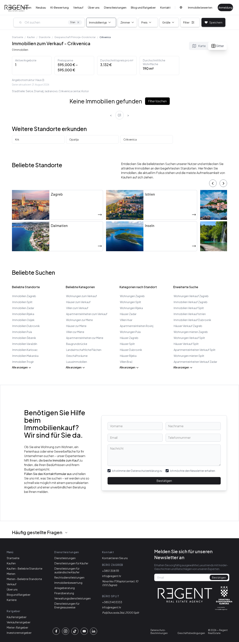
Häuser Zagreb (129, 337)
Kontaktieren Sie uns (115, 558)
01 (119, 115)
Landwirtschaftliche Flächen (83, 349)
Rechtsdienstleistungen (69, 577)
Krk (17, 139)
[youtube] (84, 631)
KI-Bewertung (59, 7)
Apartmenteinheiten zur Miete (84, 337)
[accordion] (66, 532)
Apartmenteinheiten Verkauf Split (194, 349)
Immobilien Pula (22, 332)
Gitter (220, 46)
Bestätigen (164, 481)
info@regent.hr (111, 576)
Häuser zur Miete (76, 326)
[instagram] (65, 631)
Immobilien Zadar (23, 308)
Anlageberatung (64, 588)
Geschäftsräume (77, 355)
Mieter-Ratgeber (17, 627)
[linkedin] (93, 631)
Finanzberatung (64, 593)
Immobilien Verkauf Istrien (190, 314)
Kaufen (13, 7)
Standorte (44, 37)
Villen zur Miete (75, 332)
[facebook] (56, 631)
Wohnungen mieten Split (189, 355)
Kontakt (165, 7)
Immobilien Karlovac (25, 349)
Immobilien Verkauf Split (189, 308)
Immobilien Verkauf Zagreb (190, 302)
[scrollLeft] (213, 183)
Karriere (12, 600)
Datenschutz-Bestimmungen (159, 632)
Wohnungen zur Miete (79, 320)
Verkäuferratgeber (18, 622)
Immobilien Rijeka (23, 314)
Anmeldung (225, 7)
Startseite (17, 37)
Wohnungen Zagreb (132, 296)
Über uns (94, 7)
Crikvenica (130, 139)
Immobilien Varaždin (24, 343)
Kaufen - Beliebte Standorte (24, 568)
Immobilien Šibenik (24, 337)
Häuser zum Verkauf (78, 302)
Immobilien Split (22, 302)
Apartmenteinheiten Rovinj (136, 326)
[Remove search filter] (78, 22)
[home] (185, 595)
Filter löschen (157, 101)
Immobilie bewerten (200, 7)
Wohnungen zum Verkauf (81, 296)
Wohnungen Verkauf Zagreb (191, 296)
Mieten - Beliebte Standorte (24, 579)
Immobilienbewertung (68, 582)
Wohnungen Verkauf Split (189, 337)
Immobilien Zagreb (24, 296)
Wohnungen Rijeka (131, 308)
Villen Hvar (126, 320)
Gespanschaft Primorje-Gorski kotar (75, 37)
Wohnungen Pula (130, 332)
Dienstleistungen (115, 7)
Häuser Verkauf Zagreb (188, 326)
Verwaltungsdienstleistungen (72, 598)
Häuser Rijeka (128, 355)
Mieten (26, 7)
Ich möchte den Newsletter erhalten (192, 470)
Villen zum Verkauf (77, 308)
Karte (202, 46)
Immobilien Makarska (25, 355)
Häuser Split (127, 343)
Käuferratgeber (17, 617)
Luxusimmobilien (76, 361)
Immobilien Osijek (23, 320)
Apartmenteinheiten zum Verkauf (86, 314)
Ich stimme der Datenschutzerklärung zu (137, 470)
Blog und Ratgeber (143, 7)
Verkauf (78, 7)
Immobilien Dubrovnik (26, 326)
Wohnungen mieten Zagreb (191, 332)
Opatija (74, 139)
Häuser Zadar (128, 314)
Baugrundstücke (76, 343)
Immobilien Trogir (23, 361)
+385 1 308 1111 (110, 570)
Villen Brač (126, 361)
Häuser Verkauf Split (186, 343)
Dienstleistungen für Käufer (71, 563)
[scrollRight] (223, 183)
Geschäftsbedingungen (191, 633)
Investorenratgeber (19, 632)
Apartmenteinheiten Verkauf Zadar (195, 361)
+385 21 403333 (112, 602)
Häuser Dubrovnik (131, 349)
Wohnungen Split (130, 302)
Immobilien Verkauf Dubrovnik (192, 320)
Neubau (41, 7)
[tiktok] (74, 631)
